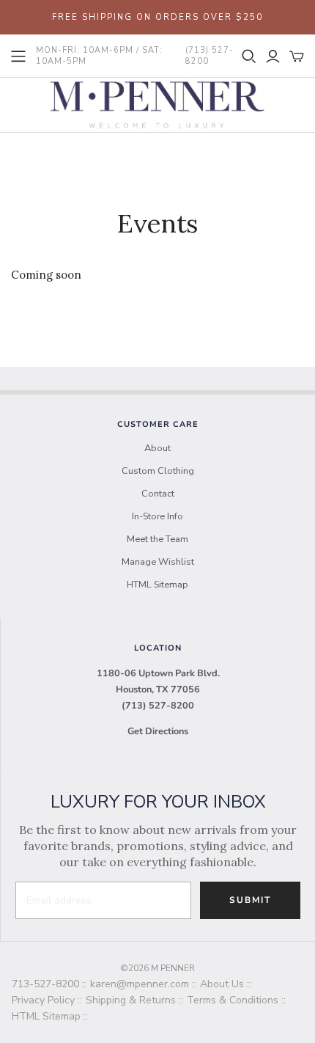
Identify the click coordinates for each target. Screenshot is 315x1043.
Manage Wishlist (158, 561)
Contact (157, 493)
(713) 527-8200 (158, 705)
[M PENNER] (157, 103)
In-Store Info (157, 516)
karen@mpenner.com (139, 984)
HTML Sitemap (157, 584)
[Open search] (249, 56)
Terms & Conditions (232, 1000)
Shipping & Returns (131, 1000)
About (157, 448)
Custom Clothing (158, 470)
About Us (222, 984)
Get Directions (157, 731)
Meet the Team (157, 539)
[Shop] (18, 56)
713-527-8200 (45, 984)
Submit (250, 900)
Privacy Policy (43, 1000)
